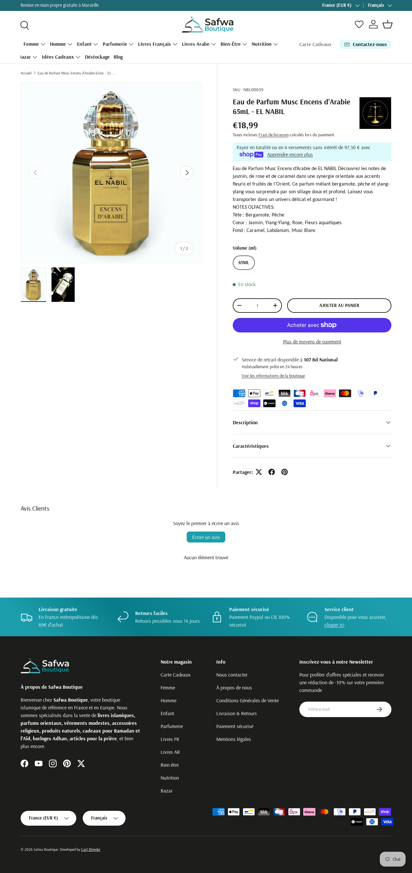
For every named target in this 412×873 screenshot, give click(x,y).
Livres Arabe (196, 44)
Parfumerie (115, 44)
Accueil (26, 73)
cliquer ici (334, 624)
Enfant (84, 44)
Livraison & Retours (236, 713)
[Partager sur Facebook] (271, 471)
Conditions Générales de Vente (247, 700)
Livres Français (154, 44)
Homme (58, 44)
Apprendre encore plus (290, 154)
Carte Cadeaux (315, 44)
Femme (31, 44)
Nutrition (262, 44)
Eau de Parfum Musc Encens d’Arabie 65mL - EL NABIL (76, 73)
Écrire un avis (206, 537)
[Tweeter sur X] (258, 471)
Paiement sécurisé (234, 726)
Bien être (170, 765)
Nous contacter (232, 674)
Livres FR (170, 739)
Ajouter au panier (339, 305)
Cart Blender (90, 849)
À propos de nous (234, 687)
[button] (387, 24)
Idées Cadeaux (58, 56)
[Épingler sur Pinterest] (284, 471)
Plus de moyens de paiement (312, 341)
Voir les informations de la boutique (273, 376)
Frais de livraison (273, 135)
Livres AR (170, 752)
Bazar (25, 56)
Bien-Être (230, 44)
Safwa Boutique (45, 849)
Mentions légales (233, 739)
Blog (118, 56)
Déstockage (97, 56)
